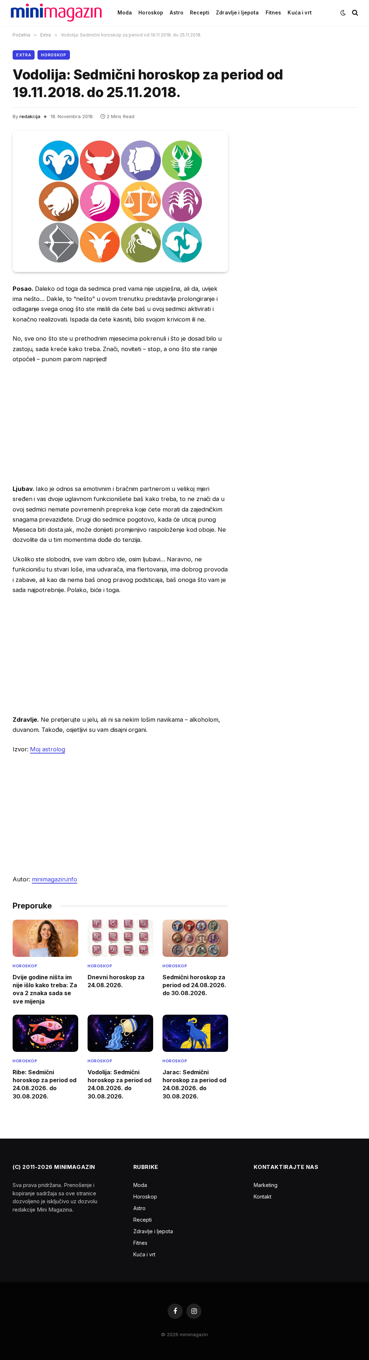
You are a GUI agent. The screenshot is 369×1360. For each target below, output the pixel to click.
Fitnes (273, 13)
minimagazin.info (54, 879)
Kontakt (262, 1196)
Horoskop (150, 13)
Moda (124, 13)
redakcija (29, 116)
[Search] (354, 13)
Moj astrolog (47, 749)
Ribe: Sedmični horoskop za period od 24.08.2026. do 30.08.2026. (44, 1084)
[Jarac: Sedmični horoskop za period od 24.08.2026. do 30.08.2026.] (195, 1033)
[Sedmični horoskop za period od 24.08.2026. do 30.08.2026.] (195, 938)
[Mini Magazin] (56, 12)
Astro (176, 13)
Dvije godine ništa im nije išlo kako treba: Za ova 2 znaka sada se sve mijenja (45, 989)
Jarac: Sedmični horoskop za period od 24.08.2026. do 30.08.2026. (194, 1084)
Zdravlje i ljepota (237, 13)
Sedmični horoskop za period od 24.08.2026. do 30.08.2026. (194, 985)
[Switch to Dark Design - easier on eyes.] (343, 13)
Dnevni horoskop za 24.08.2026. (116, 981)
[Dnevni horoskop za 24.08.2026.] (120, 938)
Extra (23, 54)
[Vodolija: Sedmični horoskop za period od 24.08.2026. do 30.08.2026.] (120, 1033)
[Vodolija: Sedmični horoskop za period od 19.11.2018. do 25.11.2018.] (120, 201)
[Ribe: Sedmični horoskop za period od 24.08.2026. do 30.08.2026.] (45, 1033)
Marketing (265, 1185)
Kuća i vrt (299, 13)
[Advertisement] (120, 424)
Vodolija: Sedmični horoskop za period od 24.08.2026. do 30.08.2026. (119, 1084)
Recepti (199, 13)
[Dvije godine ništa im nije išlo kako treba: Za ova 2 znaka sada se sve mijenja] (45, 938)
